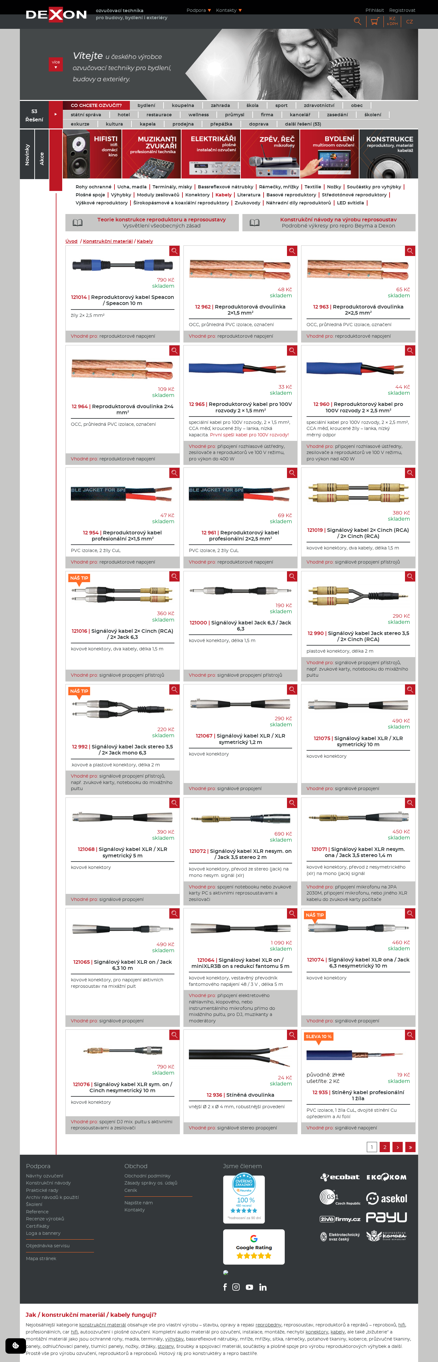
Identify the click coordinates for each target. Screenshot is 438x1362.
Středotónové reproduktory (354, 195)
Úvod (71, 241)
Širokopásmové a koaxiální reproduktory (181, 203)
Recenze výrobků (45, 1219)
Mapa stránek (41, 1258)
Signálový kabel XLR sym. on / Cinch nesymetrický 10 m (122, 1087)
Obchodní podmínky (147, 1176)
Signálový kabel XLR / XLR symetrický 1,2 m (240, 739)
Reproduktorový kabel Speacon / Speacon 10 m (122, 300)
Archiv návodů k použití (52, 1197)
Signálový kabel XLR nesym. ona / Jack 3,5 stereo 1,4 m (358, 852)
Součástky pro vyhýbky (374, 187)
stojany (166, 1346)
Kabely (223, 195)
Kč (392, 21)
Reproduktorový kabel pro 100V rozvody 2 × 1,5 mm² (240, 407)
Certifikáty (37, 1226)
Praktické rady (42, 1190)
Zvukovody (247, 203)
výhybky (174, 1339)
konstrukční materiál (102, 1325)
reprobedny (269, 1325)
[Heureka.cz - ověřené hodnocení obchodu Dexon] (244, 1222)
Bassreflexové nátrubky (225, 187)
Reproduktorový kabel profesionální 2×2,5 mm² (240, 536)
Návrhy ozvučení (44, 1176)
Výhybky (121, 195)
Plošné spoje (90, 195)
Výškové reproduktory (102, 203)
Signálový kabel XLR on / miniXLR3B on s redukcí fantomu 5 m (240, 963)
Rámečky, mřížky (279, 187)
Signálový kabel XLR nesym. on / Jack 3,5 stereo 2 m (241, 854)
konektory (317, 1332)
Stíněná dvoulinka (240, 1095)
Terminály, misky (172, 187)
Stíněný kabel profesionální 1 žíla (358, 1095)
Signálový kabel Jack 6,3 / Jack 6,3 (240, 626)
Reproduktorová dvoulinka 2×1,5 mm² (240, 310)
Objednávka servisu (48, 1246)
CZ (409, 22)
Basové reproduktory (291, 195)
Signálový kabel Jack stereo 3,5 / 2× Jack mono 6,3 (122, 750)
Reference (37, 1212)
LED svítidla (350, 203)
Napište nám (138, 1203)
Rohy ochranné (94, 187)
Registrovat (402, 10)
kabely (338, 1332)
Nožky (334, 187)
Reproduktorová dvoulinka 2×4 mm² (122, 409)
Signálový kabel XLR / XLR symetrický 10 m (358, 741)
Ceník (130, 1190)
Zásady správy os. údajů (150, 1183)
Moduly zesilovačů (158, 195)
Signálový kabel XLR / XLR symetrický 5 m (122, 852)
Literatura (249, 195)
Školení (34, 1204)
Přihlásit (375, 10)
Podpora (196, 10)
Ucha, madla (132, 187)
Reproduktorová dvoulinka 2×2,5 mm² (358, 310)
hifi (401, 1325)
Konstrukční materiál (108, 241)
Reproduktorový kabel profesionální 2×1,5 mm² (122, 536)
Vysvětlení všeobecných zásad (149, 223)
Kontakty (226, 10)
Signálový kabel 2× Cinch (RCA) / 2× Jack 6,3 (122, 634)
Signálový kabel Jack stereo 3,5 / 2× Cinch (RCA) (358, 636)
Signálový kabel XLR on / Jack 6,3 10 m (122, 965)
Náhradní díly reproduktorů (298, 203)
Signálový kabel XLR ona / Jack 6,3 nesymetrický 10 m (358, 963)
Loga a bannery (43, 1233)
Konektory (197, 195)
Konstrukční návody (48, 1183)
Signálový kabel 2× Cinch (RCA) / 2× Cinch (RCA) (358, 533)
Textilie (313, 187)
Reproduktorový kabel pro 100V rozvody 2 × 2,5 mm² (358, 407)
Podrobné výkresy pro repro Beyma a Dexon (323, 223)
